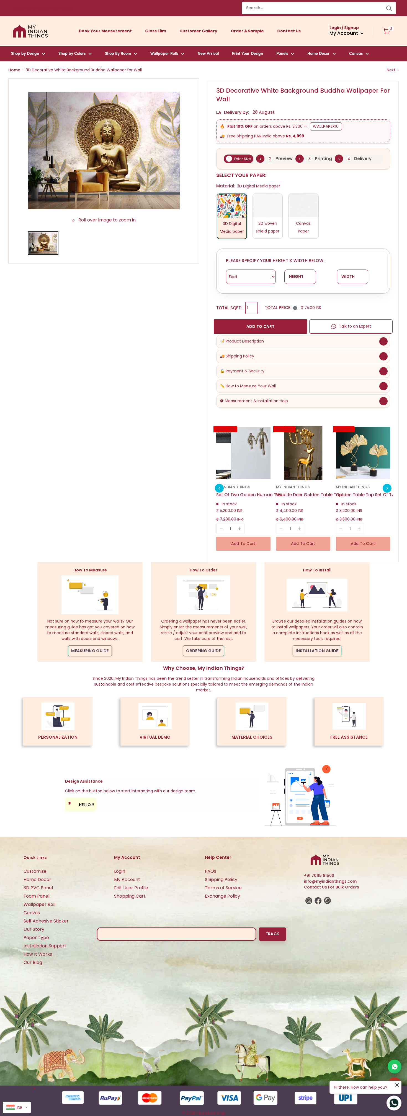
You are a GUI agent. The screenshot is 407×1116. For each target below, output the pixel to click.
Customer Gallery (198, 31)
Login (119, 871)
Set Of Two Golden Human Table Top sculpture (250, 495)
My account (344, 33)
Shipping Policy (221, 879)
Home (14, 70)
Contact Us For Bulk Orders (331, 887)
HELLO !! (81, 803)
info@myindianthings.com (330, 881)
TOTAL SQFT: (229, 308)
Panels (282, 54)
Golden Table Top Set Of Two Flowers (370, 495)
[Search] (389, 8)
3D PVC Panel (38, 888)
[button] (219, 488)
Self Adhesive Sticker (46, 921)
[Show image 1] (43, 243)
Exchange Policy (222, 896)
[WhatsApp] (394, 1066)
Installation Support (45, 946)
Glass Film (155, 31)
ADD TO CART (260, 326)
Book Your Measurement (105, 31)
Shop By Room (118, 54)
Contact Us (289, 31)
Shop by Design (25, 54)
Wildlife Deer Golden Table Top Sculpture (310, 495)
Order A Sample (247, 31)
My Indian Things (233, 487)
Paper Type (36, 937)
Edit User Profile (131, 888)
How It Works (38, 954)
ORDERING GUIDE (203, 651)
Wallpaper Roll (39, 904)
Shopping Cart (130, 896)
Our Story (34, 929)
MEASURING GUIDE (90, 651)
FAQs (210, 871)
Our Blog (33, 962)
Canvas (356, 54)
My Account (127, 879)
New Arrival (208, 54)
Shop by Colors (72, 54)
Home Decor (318, 54)
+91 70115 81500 (319, 875)
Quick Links (35, 857)
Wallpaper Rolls (164, 54)
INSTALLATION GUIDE (317, 651)
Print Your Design (247, 54)
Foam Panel (36, 896)
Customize (35, 871)
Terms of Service (223, 888)
